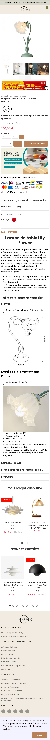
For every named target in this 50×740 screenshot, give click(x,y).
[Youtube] (21, 711)
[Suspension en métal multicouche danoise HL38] (12, 567)
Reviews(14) (7, 477)
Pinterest (14, 220)
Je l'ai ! (40, 735)
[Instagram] (9, 711)
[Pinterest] (15, 711)
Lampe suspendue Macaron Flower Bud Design (37, 585)
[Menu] (3, 10)
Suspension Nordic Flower (12, 524)
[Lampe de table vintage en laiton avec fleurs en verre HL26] (37, 507)
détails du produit (11, 463)
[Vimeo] (27, 711)
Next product (47, 98)
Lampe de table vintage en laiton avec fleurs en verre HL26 (37, 525)
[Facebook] (3, 711)
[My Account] (39, 10)
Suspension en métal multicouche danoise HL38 (13, 585)
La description (9, 232)
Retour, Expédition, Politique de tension (22, 470)
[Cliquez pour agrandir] (6, 58)
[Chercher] (9, 10)
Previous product (40, 98)
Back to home (43, 98)
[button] (4, 39)
